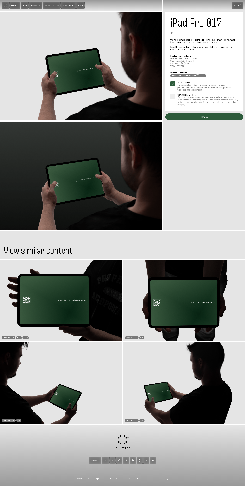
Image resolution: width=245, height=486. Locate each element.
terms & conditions (148, 479)
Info (105, 460)
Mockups (95, 460)
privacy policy (163, 479)
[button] (237, 5)
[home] (5, 5)
